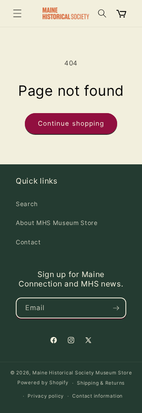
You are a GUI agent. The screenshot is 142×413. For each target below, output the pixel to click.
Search (27, 204)
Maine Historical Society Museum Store (82, 373)
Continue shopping (71, 123)
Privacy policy (46, 396)
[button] (17, 13)
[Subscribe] (115, 308)
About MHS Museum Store (57, 223)
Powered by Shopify (43, 383)
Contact (28, 242)
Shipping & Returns (101, 383)
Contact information (97, 396)
